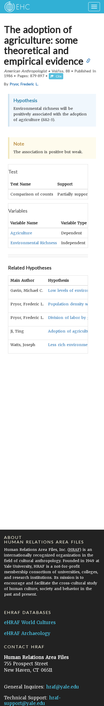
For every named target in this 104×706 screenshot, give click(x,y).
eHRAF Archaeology (27, 633)
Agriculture (21, 233)
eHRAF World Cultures (30, 622)
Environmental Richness (33, 242)
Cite (58, 76)
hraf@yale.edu (62, 687)
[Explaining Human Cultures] (15, 6)
